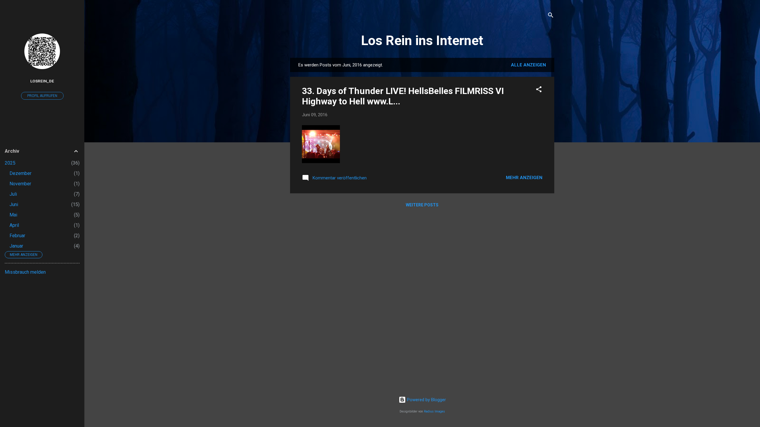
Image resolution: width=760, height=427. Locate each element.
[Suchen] (550, 16)
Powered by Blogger (426, 399)
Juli (13, 194)
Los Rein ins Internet (422, 40)
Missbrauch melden (25, 272)
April (14, 225)
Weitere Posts (422, 205)
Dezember (20, 173)
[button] (538, 90)
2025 (10, 163)
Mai (13, 215)
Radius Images (434, 411)
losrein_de (42, 81)
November (20, 184)
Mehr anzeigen (524, 177)
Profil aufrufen (42, 96)
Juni (14, 204)
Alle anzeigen (528, 65)
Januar (16, 246)
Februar (17, 235)
